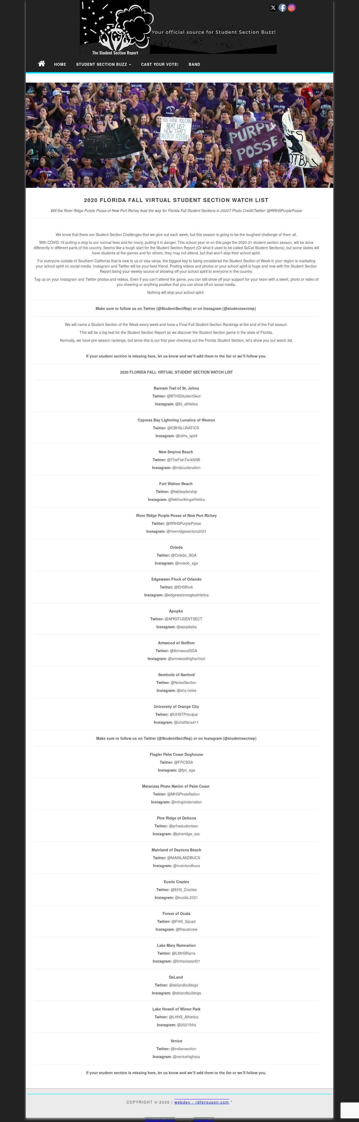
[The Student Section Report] (41, 63)
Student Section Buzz (102, 64)
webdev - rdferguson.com (202, 1102)
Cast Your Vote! (160, 64)
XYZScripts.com (204, 1120)
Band (194, 64)
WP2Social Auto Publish (160, 1120)
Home (60, 64)
